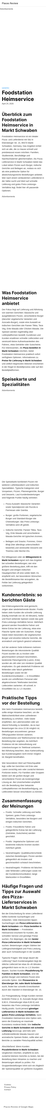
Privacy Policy (10, 1087)
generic (5, 88)
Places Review (10, 3)
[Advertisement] (23, 45)
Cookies (7, 1085)
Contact (7, 1090)
